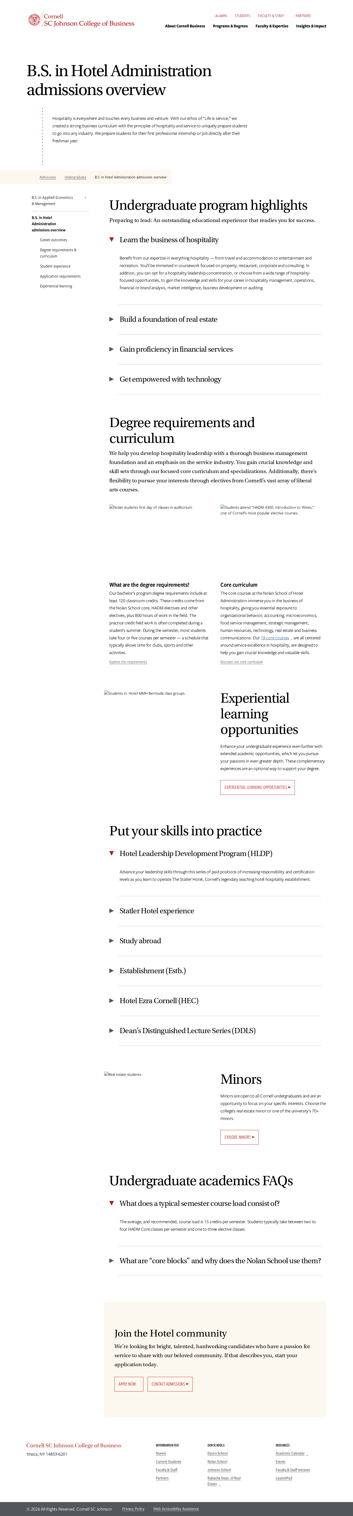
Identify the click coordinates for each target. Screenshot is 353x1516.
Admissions (48, 177)
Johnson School (219, 1470)
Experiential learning (56, 286)
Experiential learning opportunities (256, 787)
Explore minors (238, 1137)
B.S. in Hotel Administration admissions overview (49, 224)
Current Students (168, 1461)
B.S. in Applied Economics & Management (52, 200)
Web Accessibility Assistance (176, 1509)
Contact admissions (168, 1383)
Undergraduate (75, 177)
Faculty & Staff (271, 16)
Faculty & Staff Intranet (293, 1470)
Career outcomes (53, 240)
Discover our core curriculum (241, 662)
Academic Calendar (290, 1453)
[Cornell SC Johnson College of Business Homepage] (86, 1446)
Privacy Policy (133, 1509)
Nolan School (217, 1461)
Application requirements (60, 276)
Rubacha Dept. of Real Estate (224, 1481)
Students (242, 16)
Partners (303, 16)
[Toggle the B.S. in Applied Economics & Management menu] (85, 197)
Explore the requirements (128, 662)
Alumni (221, 16)
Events (281, 1461)
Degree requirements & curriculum (58, 253)
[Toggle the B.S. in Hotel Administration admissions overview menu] (85, 217)
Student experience (55, 266)
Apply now (127, 1383)
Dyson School (218, 1453)
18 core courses (275, 638)
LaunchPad (284, 1478)
